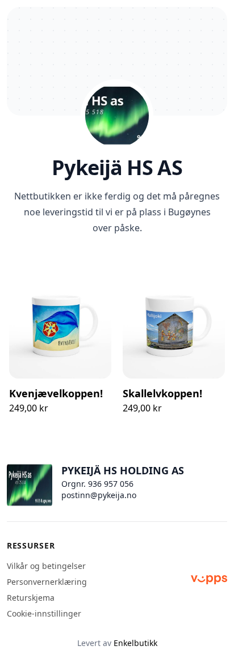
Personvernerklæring (47, 581)
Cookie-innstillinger (44, 613)
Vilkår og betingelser (46, 565)
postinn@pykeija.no (98, 495)
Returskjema (31, 597)
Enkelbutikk (135, 643)
